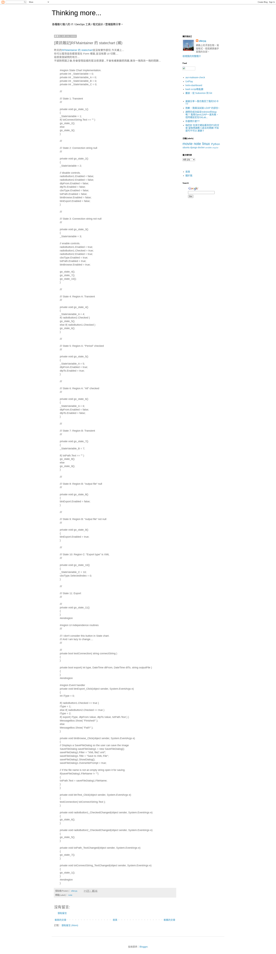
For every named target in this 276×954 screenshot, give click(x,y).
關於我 (188, 175)
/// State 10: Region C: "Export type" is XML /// (84, 556)
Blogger (143, 947)
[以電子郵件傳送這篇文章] (85, 891)
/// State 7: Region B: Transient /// (77, 432)
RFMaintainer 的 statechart (77, 50)
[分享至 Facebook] (93, 891)
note (70, 895)
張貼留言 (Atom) (70, 925)
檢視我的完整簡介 (192, 56)
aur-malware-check (195, 77)
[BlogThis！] (88, 891)
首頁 (115, 920)
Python (215, 144)
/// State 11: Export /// (70, 595)
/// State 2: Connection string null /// (78, 150)
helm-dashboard (193, 85)
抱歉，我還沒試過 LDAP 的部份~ (202, 108)
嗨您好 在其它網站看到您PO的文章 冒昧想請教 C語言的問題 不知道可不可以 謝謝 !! (202, 128)
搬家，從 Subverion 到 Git (198, 93)
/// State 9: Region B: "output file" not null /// (83, 521)
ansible (208, 147)
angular (215, 148)
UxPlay (189, 81)
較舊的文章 (169, 920)
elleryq (202, 41)
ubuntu (186, 147)
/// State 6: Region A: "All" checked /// (79, 390)
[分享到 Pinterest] (96, 891)
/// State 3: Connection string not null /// (80, 220)
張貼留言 (62, 913)
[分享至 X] (90, 891)
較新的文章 (60, 920)
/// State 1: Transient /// (71, 100)
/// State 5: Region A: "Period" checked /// (82, 347)
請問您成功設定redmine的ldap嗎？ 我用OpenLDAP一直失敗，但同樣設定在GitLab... (201, 115)
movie (187, 144)
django (193, 147)
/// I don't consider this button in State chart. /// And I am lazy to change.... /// (84, 639)
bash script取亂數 (194, 89)
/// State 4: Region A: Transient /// (77, 298)
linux (206, 144)
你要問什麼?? (192, 121)
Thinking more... (76, 13)
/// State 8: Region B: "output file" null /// (81, 485)
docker (201, 147)
